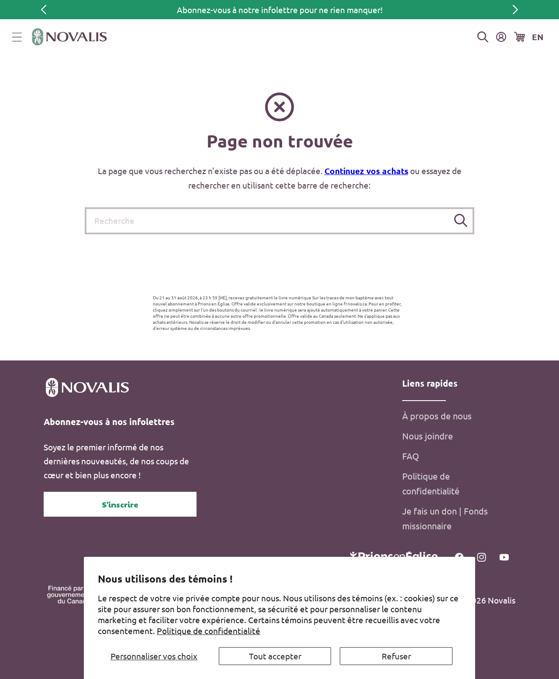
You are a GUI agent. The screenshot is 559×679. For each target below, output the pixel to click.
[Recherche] (461, 220)
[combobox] (279, 221)
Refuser (396, 656)
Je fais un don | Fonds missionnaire (445, 518)
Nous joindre (427, 435)
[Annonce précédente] (44, 9)
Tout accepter (275, 656)
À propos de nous (437, 415)
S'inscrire (120, 504)
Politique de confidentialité (208, 630)
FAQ (410, 455)
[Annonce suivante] (515, 9)
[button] (17, 37)
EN (537, 36)
